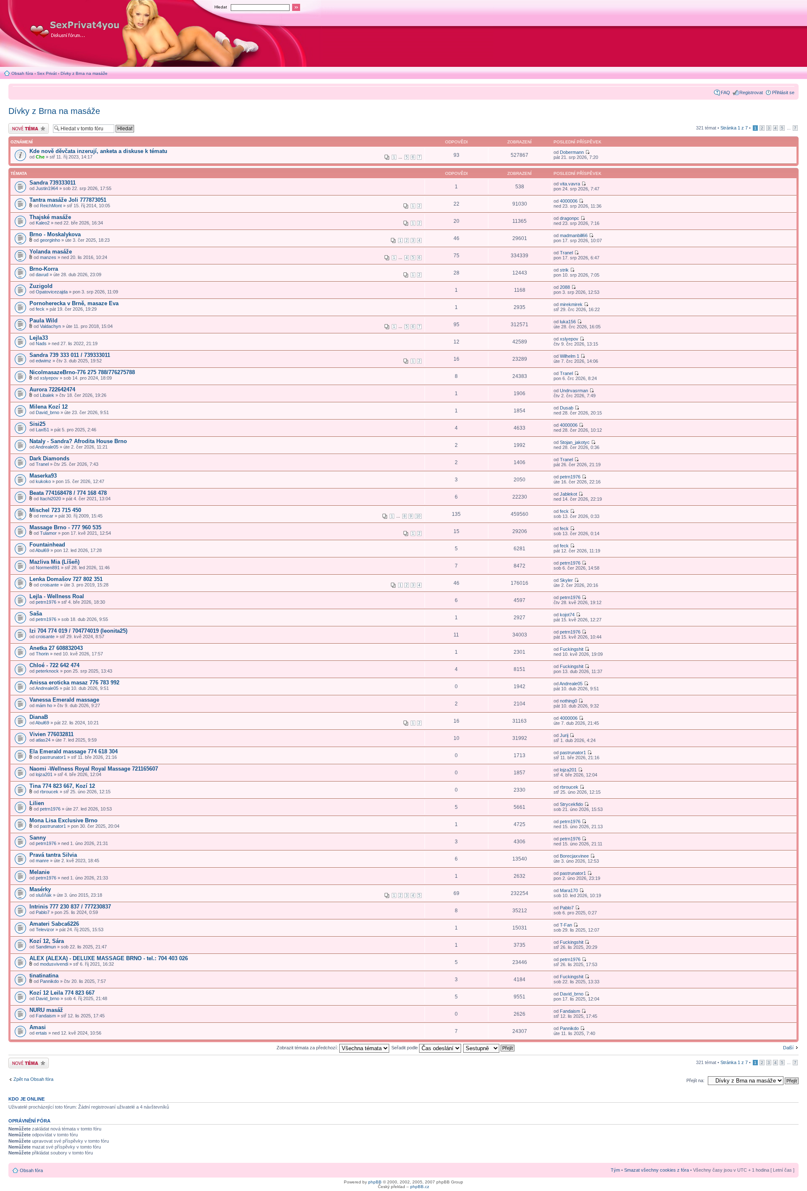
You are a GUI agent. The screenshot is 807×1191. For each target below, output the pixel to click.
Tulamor (48, 533)
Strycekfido (571, 804)
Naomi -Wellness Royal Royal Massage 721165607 (93, 769)
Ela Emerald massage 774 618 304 (73, 751)
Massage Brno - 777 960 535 (65, 527)
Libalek (47, 395)
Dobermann (572, 152)
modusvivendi (54, 964)
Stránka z (734, 127)
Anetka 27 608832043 (56, 648)
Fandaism (46, 1015)
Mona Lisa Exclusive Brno (63, 820)
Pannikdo (49, 981)
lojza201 (44, 774)
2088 (565, 287)
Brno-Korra (43, 269)
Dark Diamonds (49, 458)
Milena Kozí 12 (48, 407)
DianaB (38, 717)
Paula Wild (43, 320)
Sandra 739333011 (52, 183)
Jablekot (568, 493)
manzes (48, 257)
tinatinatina (43, 975)
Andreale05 (46, 446)
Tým (615, 1170)
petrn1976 (570, 476)
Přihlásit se (783, 92)
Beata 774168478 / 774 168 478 (68, 493)
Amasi (37, 1027)
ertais (41, 1032)
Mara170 (569, 890)
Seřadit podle (405, 1047)
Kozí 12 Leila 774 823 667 (62, 993)
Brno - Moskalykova (55, 234)
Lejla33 (38, 338)
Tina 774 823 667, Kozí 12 (62, 786)
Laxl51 (42, 429)
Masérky (40, 889)
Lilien (36, 803)
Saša (35, 613)
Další (788, 1047)
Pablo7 (43, 912)
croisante (49, 584)
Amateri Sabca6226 (54, 924)
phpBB (375, 1182)
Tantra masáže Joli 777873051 (67, 200)
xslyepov (569, 338)
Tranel (566, 252)
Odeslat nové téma (27, 125)
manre (42, 860)
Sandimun (46, 946)
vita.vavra (570, 183)
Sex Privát (47, 73)
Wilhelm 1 (569, 356)
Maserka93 (43, 476)
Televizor (45, 929)
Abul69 (42, 550)
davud (42, 274)
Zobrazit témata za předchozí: (308, 1047)
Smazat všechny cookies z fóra (656, 1170)
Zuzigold (41, 286)
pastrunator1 (53, 757)
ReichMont (51, 205)
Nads (41, 343)
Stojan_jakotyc (575, 442)
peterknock (47, 670)
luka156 (568, 321)
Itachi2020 (50, 498)
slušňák (44, 895)
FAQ (725, 92)
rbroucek (49, 791)
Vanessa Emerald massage (64, 700)
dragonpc (569, 218)
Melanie (39, 872)
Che (40, 156)
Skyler (566, 580)
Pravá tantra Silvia (53, 855)
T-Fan (566, 924)
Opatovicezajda (52, 291)
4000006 (569, 200)
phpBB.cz (419, 1186)
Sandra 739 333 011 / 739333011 (69, 355)
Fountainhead (47, 544)
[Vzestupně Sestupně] (489, 1047)
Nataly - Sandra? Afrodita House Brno (78, 441)
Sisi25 (37, 424)
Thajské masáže (50, 217)
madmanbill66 (574, 235)
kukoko (43, 481)
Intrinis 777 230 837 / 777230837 (70, 906)
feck (40, 309)
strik (564, 269)
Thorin (42, 653)
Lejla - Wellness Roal (56, 596)
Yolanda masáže (50, 251)
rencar (46, 515)
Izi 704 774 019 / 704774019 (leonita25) (78, 631)
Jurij (564, 735)
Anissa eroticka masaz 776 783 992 (74, 682)
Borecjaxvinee (574, 855)
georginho (50, 240)
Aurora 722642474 (52, 389)
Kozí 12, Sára (46, 941)
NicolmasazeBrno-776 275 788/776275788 (82, 372)
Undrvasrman (574, 390)
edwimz (43, 360)
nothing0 (568, 700)
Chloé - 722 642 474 (54, 665)
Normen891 (48, 567)
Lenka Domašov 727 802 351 (66, 579)
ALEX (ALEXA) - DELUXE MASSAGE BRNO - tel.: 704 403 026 (108, 958)
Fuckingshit (571, 649)
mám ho (44, 705)
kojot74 (567, 614)
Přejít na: (695, 1080)
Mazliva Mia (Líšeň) (54, 562)
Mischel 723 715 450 (55, 510)
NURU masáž (46, 1010)
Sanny (37, 837)
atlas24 (43, 739)
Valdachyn (50, 326)
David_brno (47, 412)
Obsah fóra (22, 73)
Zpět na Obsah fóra (33, 1079)
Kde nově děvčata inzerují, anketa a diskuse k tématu (98, 151)
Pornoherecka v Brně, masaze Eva (74, 303)
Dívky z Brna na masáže (84, 73)
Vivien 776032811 (51, 734)
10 (418, 516)
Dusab (566, 407)
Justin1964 (47, 188)
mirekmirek (571, 304)
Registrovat (751, 92)
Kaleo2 (43, 222)
